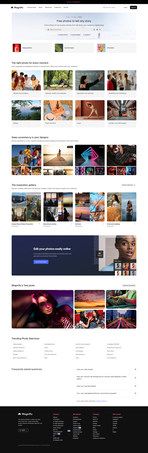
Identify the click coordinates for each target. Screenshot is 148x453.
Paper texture (110, 351)
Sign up (133, 7)
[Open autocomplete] (47, 29)
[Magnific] (25, 414)
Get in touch (117, 414)
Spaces (55, 417)
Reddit (114, 432)
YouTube (115, 421)
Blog (94, 428)
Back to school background (19, 358)
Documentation (77, 419)
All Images (73, 17)
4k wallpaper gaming (49, 344)
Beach (46, 358)
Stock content (57, 428)
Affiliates (75, 436)
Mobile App (56, 438)
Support (75, 421)
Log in (125, 7)
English (23, 430)
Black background (80, 354)
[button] (23, 430)
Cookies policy (77, 430)
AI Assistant (56, 419)
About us (95, 419)
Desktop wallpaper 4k (18, 351)
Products (56, 414)
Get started (76, 414)
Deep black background (18, 347)
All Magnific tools (58, 440)
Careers (95, 423)
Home (67, 17)
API (54, 436)
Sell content (96, 434)
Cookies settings (77, 432)
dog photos (87, 35)
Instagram (115, 419)
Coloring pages (79, 351)
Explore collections (127, 185)
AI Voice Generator (58, 425)
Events (95, 430)
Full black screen (48, 351)
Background (110, 354)
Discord (115, 428)
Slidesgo (95, 432)
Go (15, 325)
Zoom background (111, 358)
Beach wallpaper (80, 347)
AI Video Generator (58, 423)
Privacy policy (77, 425)
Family (77, 358)
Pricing (66, 7)
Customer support (118, 417)
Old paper (15, 354)
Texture (46, 347)
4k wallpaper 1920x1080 (113, 344)
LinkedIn (115, 423)
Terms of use (76, 423)
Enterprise (75, 438)
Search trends (96, 425)
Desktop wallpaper (17, 344)
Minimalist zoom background (114, 347)
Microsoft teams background (83, 344)
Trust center (76, 434)
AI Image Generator (58, 421)
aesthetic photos (63, 35)
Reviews (95, 421)
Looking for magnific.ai (99, 438)
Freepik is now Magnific (73, 2)
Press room (96, 436)
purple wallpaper (76, 35)
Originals (77, 428)
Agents (56, 434)
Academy (75, 417)
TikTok (114, 425)
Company (96, 414)
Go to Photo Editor (41, 262)
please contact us (101, 401)
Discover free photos (129, 285)
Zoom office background (50, 354)
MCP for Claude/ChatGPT (61, 430)
